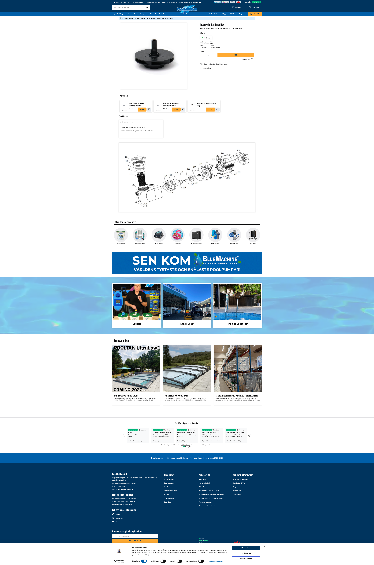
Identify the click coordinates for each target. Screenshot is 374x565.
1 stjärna (121, 122)
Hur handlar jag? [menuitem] (204, 483)
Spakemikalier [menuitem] (169, 498)
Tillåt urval (246, 553)
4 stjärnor (126, 122)
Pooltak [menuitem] (166, 494)
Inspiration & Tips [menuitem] (212, 14)
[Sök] (147, 7)
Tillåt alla (246, 548)
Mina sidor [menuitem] (256, 14)
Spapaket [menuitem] (167, 502)
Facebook (119, 514)
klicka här (132, 501)
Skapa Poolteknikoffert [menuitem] (158, 14)
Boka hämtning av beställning (122, 504)
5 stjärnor (128, 122)
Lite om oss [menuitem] (237, 490)
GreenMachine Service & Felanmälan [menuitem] (211, 494)
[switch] (163, 561)
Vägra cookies (246, 559)
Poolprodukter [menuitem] (169, 479)
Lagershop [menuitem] (243, 14)
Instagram (119, 518)
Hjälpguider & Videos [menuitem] (229, 14)
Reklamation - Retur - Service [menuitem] (209, 490)
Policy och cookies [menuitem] (205, 502)
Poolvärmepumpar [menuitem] (170, 490)
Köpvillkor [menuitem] (202, 487)
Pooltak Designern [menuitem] (140, 14)
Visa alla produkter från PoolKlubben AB (214, 64)
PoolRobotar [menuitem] (168, 487)
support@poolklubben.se (179, 458)
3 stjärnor (124, 122)
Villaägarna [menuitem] (237, 494)
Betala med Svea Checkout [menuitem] (208, 506)
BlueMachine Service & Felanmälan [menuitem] (211, 498)
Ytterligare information (215, 561)
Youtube (119, 522)
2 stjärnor (122, 122)
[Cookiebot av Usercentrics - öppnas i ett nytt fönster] (119, 561)
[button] (236, 7)
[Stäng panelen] (264, 546)
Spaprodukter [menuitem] (169, 483)
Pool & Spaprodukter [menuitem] (124, 14)
